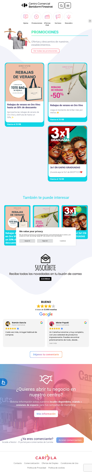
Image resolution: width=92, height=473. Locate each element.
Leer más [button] (18, 343)
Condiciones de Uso (69, 463)
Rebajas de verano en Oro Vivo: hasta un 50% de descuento (24, 106)
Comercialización (31, 463)
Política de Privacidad (36, 467)
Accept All (27, 241)
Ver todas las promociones (45, 51)
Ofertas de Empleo (50, 463)
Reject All (45, 241)
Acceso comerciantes (70, 440)
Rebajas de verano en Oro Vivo (66, 105)
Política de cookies (56, 467)
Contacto (18, 463)
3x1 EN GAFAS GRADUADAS (65, 167)
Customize (63, 241)
